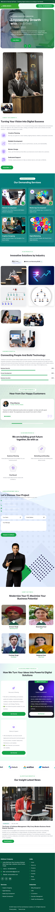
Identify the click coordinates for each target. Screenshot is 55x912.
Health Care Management (37, 899)
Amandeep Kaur (41, 627)
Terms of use (21, 909)
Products (33, 868)
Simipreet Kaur (41, 655)
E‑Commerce (34, 893)
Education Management (37, 896)
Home (32, 862)
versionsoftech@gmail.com (13, 508)
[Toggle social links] (53, 2)
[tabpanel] (27, 286)
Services (33, 871)
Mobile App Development (38, 208)
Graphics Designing (8, 236)
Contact (33, 879)
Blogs (32, 876)
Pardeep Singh (14, 655)
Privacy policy (12, 909)
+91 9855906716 (47, 6)
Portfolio (33, 873)
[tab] (16, 261)
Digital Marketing (35, 236)
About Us (33, 865)
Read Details (7, 841)
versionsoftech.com (13, 511)
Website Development (9, 208)
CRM (32, 890)
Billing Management (35, 888)
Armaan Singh (13, 627)
